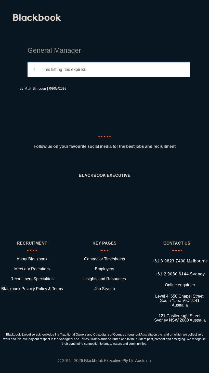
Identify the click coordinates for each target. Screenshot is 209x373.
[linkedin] (86, 161)
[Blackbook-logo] (37, 16)
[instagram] (104, 161)
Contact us (176, 243)
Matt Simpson (35, 88)
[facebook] (95, 161)
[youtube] (123, 161)
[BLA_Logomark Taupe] (104, 190)
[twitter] (114, 161)
